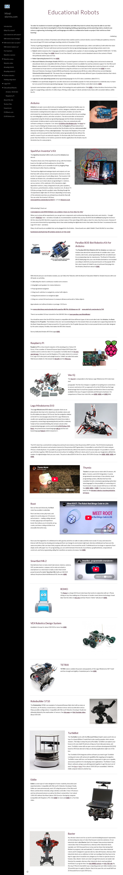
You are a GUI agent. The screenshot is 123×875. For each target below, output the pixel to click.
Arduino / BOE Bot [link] (12, 92)
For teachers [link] (8, 51)
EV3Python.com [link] (9, 116)
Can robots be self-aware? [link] (12, 34)
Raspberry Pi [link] (10, 96)
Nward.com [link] (8, 108)
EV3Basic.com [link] (8, 112)
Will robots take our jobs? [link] (12, 43)
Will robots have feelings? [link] (12, 38)
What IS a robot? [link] (9, 30)
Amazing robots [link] (9, 67)
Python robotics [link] (9, 75)
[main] (73, 12)
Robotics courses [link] (9, 55)
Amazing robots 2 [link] (9, 71)
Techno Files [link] (8, 104)
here (75, 766)
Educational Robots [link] (10, 88)
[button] (120, 2)
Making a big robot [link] (10, 79)
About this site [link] (8, 100)
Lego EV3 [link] (7, 83)
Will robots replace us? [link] (11, 47)
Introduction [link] (8, 26)
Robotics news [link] (8, 59)
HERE (105, 598)
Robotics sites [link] (8, 63)
